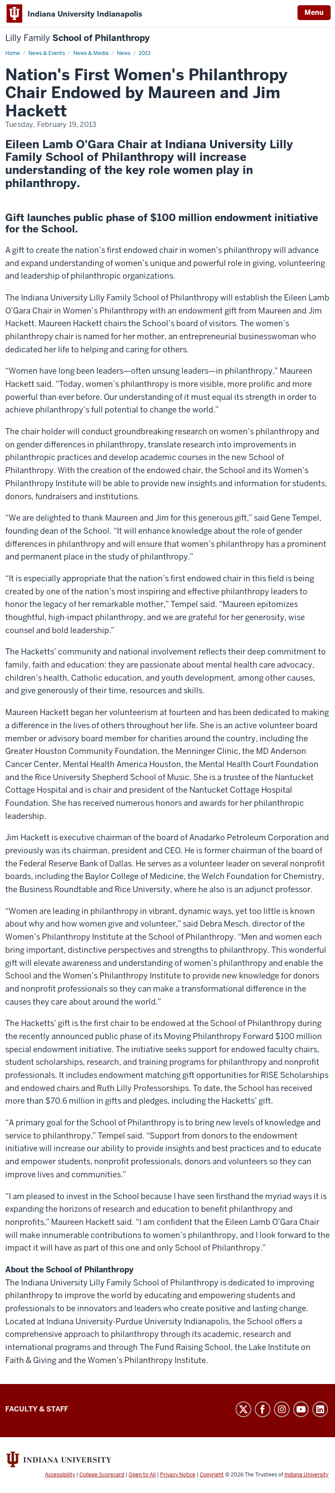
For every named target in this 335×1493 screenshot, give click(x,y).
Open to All (142, 1474)
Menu (314, 12)
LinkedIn (320, 1409)
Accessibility (60, 1474)
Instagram (282, 1409)
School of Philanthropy (77, 38)
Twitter (243, 1409)
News (123, 53)
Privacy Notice (177, 1474)
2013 (144, 53)
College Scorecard (101, 1474)
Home (12, 53)
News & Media (91, 53)
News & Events (46, 53)
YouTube (301, 1409)
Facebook (262, 1409)
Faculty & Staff (36, 1409)
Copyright (212, 1474)
